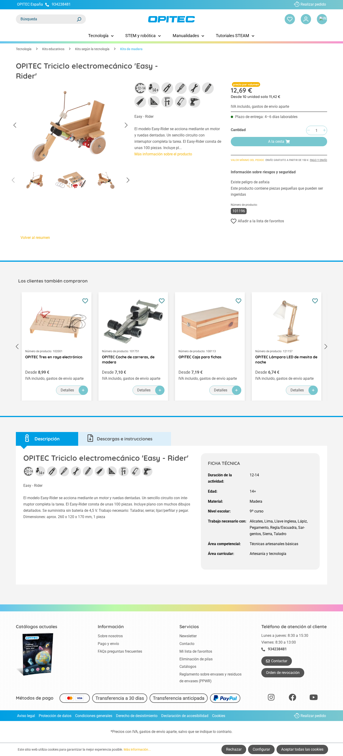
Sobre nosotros (110, 636)
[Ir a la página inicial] (171, 19)
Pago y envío (318, 160)
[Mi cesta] (322, 19)
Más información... (137, 749)
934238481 (61, 4)
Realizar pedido (313, 4)
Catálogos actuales (36, 626)
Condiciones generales (93, 716)
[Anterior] (14, 125)
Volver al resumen (35, 237)
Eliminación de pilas (196, 659)
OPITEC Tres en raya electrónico (53, 357)
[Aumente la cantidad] (324, 130)
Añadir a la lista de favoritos (261, 221)
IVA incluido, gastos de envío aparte (260, 106)
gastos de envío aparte (158, 731)
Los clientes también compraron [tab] (53, 281)
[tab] (47, 439)
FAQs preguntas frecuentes (120, 651)
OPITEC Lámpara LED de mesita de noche (286, 359)
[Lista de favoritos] (290, 19)
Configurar (261, 749)
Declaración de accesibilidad (184, 716)
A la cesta (276, 141)
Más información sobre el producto (163, 154)
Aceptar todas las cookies (302, 749)
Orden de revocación (283, 672)
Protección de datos (55, 716)
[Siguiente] (126, 125)
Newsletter (188, 636)
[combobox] (46, 19)
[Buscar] (79, 19)
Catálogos (187, 666)
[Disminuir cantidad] (308, 130)
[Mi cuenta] (306, 19)
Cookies (218, 716)
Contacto (186, 643)
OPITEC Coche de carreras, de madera (128, 359)
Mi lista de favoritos (195, 651)
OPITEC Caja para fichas (199, 357)
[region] (70, 137)
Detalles (67, 390)
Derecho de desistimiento (137, 716)
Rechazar (234, 749)
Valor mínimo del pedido (247, 160)
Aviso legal (26, 716)
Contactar (279, 661)
